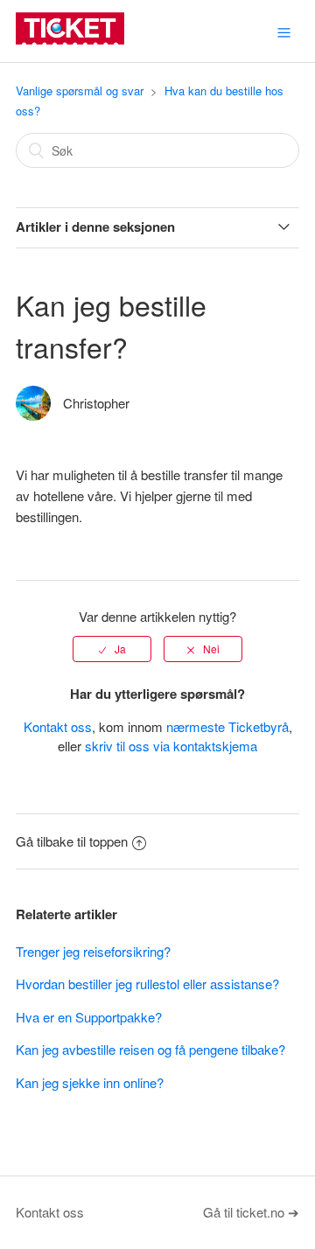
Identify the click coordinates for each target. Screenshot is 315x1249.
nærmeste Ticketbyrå (227, 726)
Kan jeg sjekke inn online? (90, 1082)
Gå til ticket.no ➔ (251, 1212)
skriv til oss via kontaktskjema (171, 745)
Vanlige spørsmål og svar (80, 90)
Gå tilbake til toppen (72, 841)
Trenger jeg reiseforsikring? (93, 951)
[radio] (112, 649)
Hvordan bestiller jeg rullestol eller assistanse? (147, 983)
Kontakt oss (58, 726)
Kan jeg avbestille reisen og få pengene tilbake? (150, 1049)
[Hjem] (70, 39)
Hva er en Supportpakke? (89, 1017)
